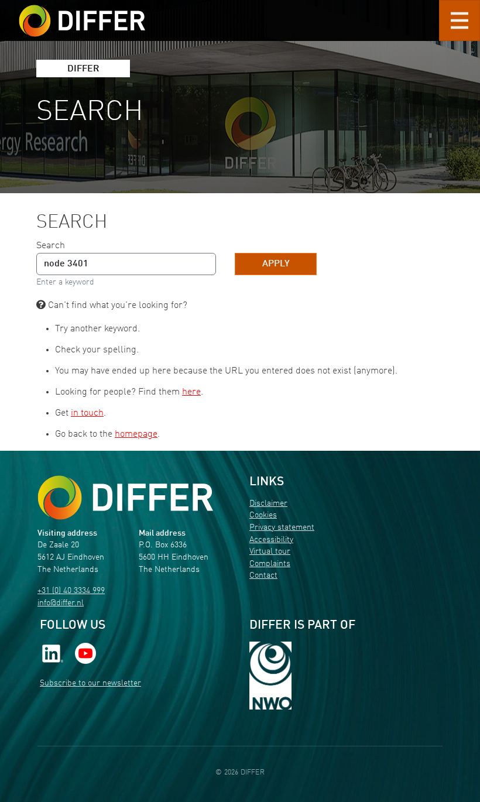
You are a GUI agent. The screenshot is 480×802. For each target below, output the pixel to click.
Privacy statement (281, 528)
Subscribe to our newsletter (90, 683)
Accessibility (271, 540)
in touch (87, 413)
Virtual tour (269, 552)
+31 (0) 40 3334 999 (71, 591)
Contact (263, 576)
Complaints (269, 564)
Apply (276, 264)
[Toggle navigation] (459, 20)
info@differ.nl (60, 603)
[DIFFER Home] (82, 13)
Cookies (263, 515)
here (191, 392)
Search (50, 246)
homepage (136, 434)
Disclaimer (268, 504)
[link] (52, 653)
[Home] (125, 498)
